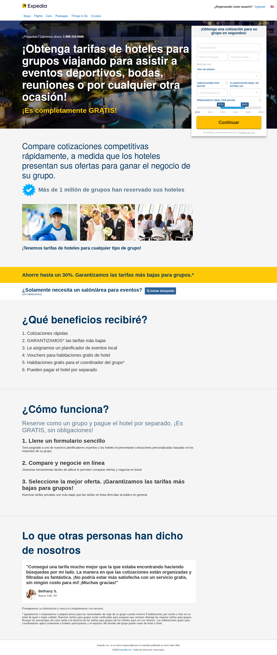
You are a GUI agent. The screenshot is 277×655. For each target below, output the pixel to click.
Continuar (229, 122)
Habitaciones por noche (208, 84)
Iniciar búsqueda (162, 290)
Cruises (96, 16)
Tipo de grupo (206, 69)
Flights (38, 16)
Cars (49, 16)
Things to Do (79, 16)
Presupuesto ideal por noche (216, 100)
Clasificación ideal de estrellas (244, 84)
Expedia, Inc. (125, 650)
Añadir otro (205, 64)
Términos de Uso (246, 132)
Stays (27, 16)
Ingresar (260, 6)
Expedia (138, 7)
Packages (61, 16)
